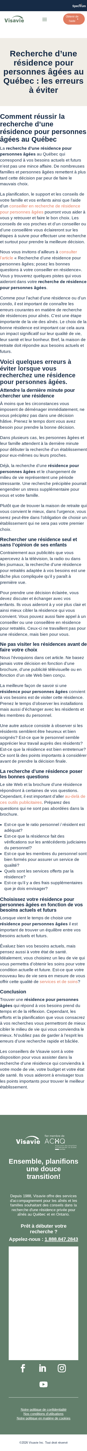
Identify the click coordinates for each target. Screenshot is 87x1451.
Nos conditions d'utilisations (43, 1414)
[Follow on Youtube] (43, 1384)
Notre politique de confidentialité (43, 1409)
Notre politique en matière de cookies (43, 1418)
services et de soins (59, 981)
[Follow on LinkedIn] (42, 1368)
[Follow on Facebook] (23, 1368)
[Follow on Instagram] (62, 1368)
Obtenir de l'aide (72, 19)
